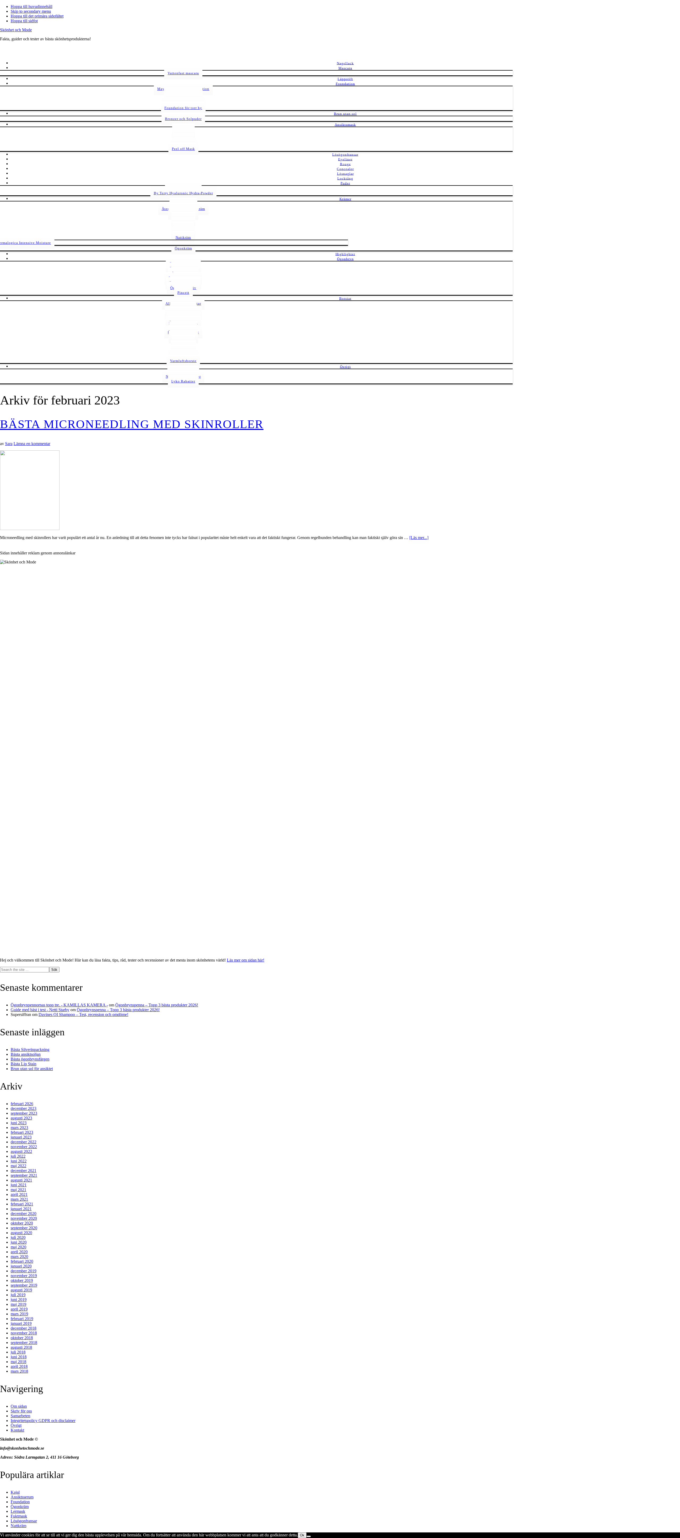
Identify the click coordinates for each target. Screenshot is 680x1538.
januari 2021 (21, 1209)
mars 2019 (19, 1314)
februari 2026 (22, 1103)
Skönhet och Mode (16, 30)
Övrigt (16, 1425)
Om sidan (19, 1406)
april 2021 (19, 1194)
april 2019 (19, 1309)
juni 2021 (19, 1185)
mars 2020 (19, 1256)
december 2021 (23, 1170)
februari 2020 (22, 1261)
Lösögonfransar (24, 1521)
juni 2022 (19, 1161)
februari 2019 (22, 1318)
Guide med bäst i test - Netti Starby (40, 1009)
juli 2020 (18, 1237)
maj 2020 (18, 1247)
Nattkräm (18, 1525)
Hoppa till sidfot (24, 21)
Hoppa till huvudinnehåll (31, 6)
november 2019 (24, 1275)
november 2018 (24, 1333)
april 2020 (19, 1252)
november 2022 (24, 1146)
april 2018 (19, 1366)
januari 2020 (21, 1266)
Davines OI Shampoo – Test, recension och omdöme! (83, 1014)
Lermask (18, 1511)
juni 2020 (19, 1242)
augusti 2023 (21, 1118)
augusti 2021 (21, 1180)
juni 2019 (19, 1299)
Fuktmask (19, 1516)
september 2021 (24, 1175)
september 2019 (24, 1285)
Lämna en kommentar (32, 443)
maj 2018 (18, 1361)
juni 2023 (19, 1123)
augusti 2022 (21, 1151)
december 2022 (23, 1142)
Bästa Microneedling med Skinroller (132, 424)
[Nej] (309, 1536)
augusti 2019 (21, 1290)
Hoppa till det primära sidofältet (37, 16)
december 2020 (23, 1213)
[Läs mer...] (418, 537)
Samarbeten (20, 1416)
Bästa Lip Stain (23, 1064)
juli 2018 (18, 1352)
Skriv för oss (21, 1411)
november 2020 (24, 1218)
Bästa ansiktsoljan (26, 1054)
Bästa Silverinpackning (30, 1049)
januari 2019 (21, 1323)
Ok (302, 1535)
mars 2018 (19, 1371)
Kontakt (17, 1430)
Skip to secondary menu (31, 11)
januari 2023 (21, 1137)
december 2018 (23, 1328)
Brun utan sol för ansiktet (32, 1068)
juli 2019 (18, 1295)
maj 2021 (18, 1189)
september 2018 (24, 1342)
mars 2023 (19, 1127)
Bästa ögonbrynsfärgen (30, 1059)
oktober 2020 (22, 1223)
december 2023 (23, 1108)
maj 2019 (18, 1304)
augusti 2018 (21, 1347)
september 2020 (24, 1228)
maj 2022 (18, 1166)
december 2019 (23, 1271)
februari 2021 (22, 1204)
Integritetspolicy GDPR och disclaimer (43, 1420)
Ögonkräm (20, 1506)
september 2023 (24, 1113)
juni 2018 (19, 1357)
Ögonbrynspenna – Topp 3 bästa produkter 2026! (156, 1005)
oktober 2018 (22, 1337)
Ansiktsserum (22, 1497)
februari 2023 (22, 1132)
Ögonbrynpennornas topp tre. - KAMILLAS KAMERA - (59, 1005)
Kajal (15, 1492)
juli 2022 (18, 1156)
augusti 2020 (21, 1232)
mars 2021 (19, 1199)
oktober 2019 (22, 1280)
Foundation (20, 1502)
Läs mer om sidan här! (245, 960)
